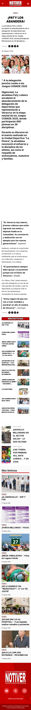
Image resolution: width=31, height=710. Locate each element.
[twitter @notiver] (15, 690)
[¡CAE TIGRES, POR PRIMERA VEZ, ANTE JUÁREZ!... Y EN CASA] (6, 454)
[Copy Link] (15, 46)
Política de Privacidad (15, 699)
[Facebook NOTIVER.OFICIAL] (6, 690)
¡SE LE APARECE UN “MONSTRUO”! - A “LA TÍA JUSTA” (8, 353)
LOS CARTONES (7, 389)
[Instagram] (24, 690)
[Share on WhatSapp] (18, 46)
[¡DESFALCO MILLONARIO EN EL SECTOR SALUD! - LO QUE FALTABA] (6, 434)
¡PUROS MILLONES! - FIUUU (15, 527)
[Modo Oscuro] (28, 3)
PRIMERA (15, 12)
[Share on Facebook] (12, 46)
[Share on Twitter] (9, 46)
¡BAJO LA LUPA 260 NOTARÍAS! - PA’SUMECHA (8, 372)
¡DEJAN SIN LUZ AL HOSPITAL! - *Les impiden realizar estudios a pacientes (8, 365)
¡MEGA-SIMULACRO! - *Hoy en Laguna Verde (9, 344)
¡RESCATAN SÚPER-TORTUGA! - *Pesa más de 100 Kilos (8, 410)
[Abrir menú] (3, 3)
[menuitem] (15, 699)
